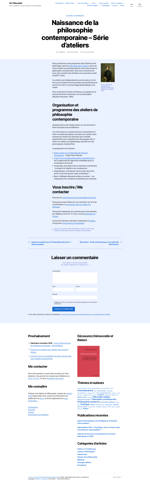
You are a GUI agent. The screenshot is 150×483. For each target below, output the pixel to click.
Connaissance (85, 390)
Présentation (59, 3)
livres (42, 398)
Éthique (86, 408)
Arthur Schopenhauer (74, 228)
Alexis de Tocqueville (61, 228)
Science (116, 404)
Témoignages (105, 5)
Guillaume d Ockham (91, 393)
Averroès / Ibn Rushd (105, 388)
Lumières (100, 395)
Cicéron (111, 388)
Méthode (80, 460)
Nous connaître (104, 3)
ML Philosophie (15, 3)
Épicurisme (79, 408)
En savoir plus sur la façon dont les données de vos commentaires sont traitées (85, 314)
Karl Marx (71, 230)
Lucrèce (94, 395)
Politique (85, 404)
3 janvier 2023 (74, 52)
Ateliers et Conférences (75, 15)
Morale (114, 395)
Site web (54, 294)
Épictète (113, 406)
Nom (54, 286)
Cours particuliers (38, 477)
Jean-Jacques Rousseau (103, 393)
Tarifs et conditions (117, 3)
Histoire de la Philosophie (87, 457)
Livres (94, 3)
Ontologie (90, 397)
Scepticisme (108, 404)
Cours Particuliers (82, 3)
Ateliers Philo (69, 3)
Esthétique (109, 390)
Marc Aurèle (108, 395)
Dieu (95, 390)
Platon (117, 402)
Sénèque (104, 406)
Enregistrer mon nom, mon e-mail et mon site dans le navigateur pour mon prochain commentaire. (75, 303)
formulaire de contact (55, 378)
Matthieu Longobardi (41, 479)
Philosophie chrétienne (84, 399)
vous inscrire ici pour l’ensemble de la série (79, 198)
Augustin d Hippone (96, 388)
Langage (85, 395)
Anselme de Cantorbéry (82, 388)
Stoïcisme (98, 406)
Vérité (109, 406)
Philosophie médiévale (107, 402)
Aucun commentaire (88, 52)
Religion (92, 404)
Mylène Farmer (82, 397)
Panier (122, 5)
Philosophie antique (101, 397)
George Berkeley (81, 393)
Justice (118, 393)
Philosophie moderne (88, 401)
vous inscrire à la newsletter (73, 223)
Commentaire (56, 271)
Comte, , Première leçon (74, 158)
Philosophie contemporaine (83, 230)
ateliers (92, 221)
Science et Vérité (82, 406)
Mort (117, 395)
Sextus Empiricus (91, 406)
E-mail (78, 286)
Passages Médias (84, 462)
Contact (114, 5)
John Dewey (113, 393)
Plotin (78, 404)
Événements (82, 454)
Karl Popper (79, 395)
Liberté (90, 395)
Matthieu (62, 52)
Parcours (31, 410)
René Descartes (100, 404)
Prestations (81, 465)
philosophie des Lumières (79, 66)
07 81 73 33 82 (33, 378)
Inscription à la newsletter (38, 415)
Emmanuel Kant (101, 391)
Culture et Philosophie (86, 452)
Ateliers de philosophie (53, 477)
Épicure (118, 406)
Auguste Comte (85, 228)
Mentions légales (92, 5)
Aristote (89, 388)
